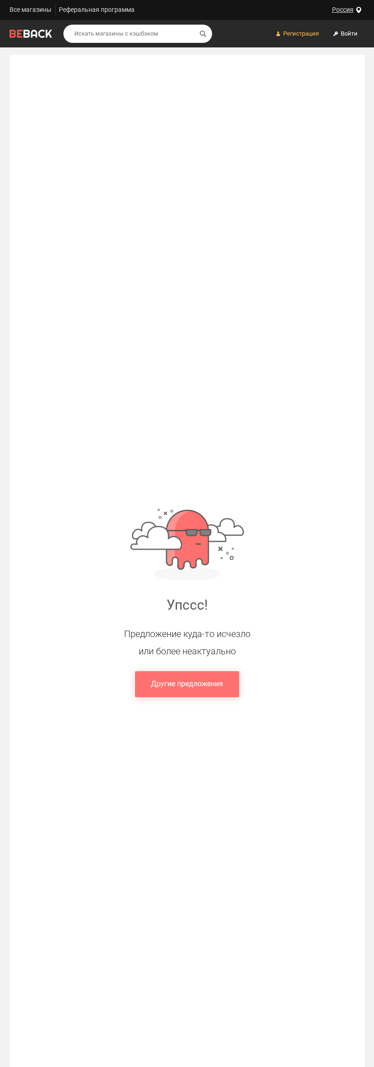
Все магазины (31, 9)
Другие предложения (187, 683)
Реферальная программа (97, 9)
